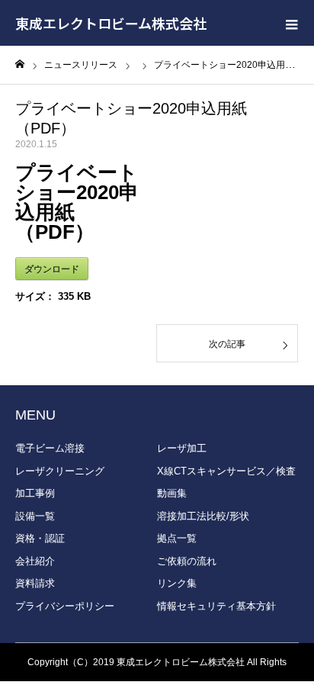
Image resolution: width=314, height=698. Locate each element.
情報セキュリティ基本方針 (216, 606)
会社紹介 (35, 561)
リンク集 (177, 583)
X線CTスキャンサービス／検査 (226, 471)
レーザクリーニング (59, 471)
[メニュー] (291, 23)
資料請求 (35, 583)
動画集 (172, 493)
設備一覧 (35, 516)
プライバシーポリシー (64, 606)
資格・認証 (40, 538)
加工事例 (35, 493)
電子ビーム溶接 (50, 448)
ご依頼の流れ (186, 561)
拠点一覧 (177, 538)
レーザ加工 (182, 448)
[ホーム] (19, 64)
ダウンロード (51, 268)
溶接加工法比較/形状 (203, 516)
